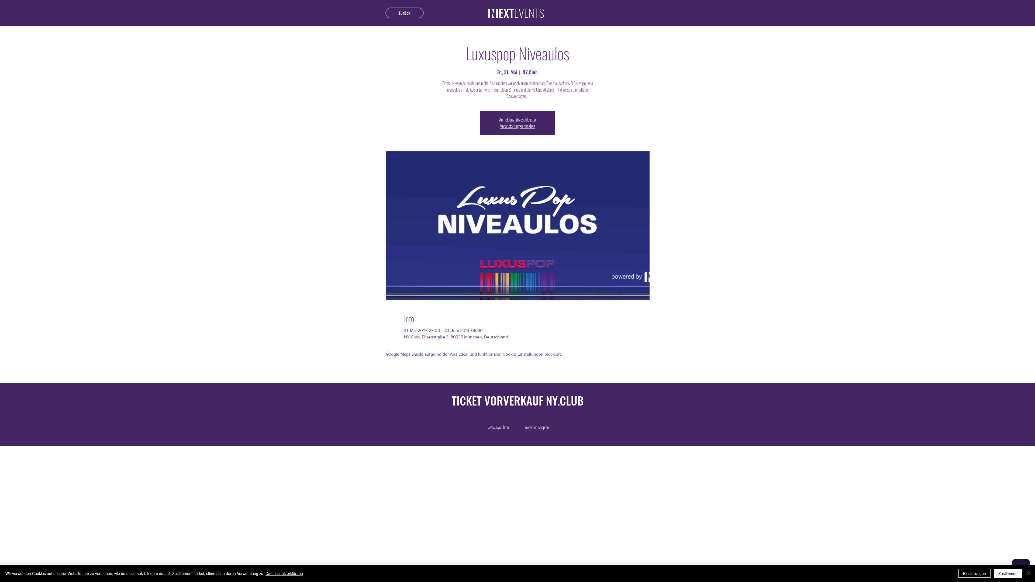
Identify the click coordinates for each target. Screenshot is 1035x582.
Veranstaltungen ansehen (517, 126)
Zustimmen (1007, 573)
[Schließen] (1028, 573)
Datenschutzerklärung (284, 573)
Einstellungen (974, 573)
